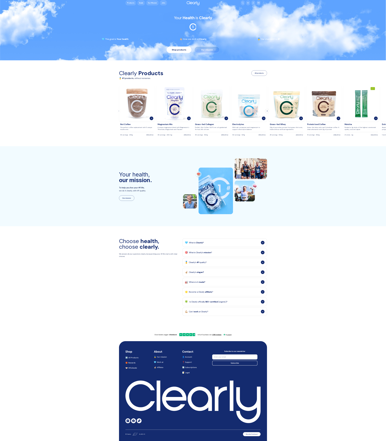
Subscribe (235, 363)
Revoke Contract (252, 434)
